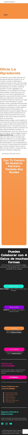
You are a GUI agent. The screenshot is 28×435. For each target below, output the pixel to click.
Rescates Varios (15, 154)
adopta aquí (13, 286)
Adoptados (5, 154)
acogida (14, 328)
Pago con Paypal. (10, 399)
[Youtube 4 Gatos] (10, 423)
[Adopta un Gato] (14, 7)
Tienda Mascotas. (10, 402)
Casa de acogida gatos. (12, 400)
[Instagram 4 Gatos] (6, 423)
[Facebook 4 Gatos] (2, 423)
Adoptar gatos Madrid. (11, 394)
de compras (14, 349)
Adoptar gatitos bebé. (11, 393)
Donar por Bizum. (10, 396)
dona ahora (14, 307)
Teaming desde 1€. (10, 397)
